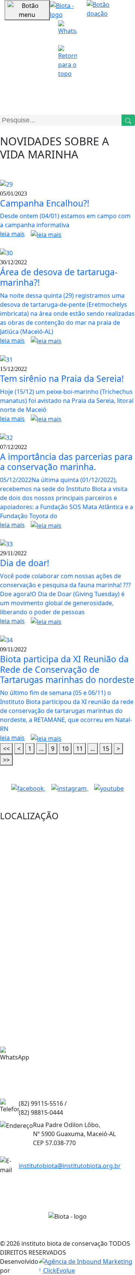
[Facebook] (28, 788)
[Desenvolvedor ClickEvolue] (86, 1266)
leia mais (12, 234)
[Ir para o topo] (67, 61)
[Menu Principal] (27, 10)
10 (65, 749)
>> (6, 760)
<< (6, 749)
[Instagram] (69, 788)
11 (79, 749)
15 (105, 749)
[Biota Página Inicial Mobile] (68, 9)
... (41, 749)
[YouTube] (109, 788)
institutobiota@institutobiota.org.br (70, 1166)
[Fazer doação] (108, 10)
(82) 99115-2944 (68, 1063)
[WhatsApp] (67, 29)
